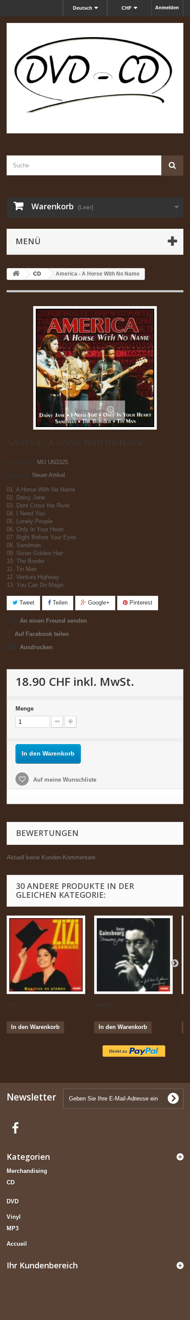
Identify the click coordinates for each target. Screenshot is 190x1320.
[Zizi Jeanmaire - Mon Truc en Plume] (46, 954)
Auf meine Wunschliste (63, 779)
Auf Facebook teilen (42, 634)
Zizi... (14, 1004)
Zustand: (18, 475)
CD (11, 1182)
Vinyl (14, 1217)
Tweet (26, 602)
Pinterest (140, 602)
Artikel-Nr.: (21, 462)
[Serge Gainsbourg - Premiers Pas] (133, 954)
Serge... (105, 1004)
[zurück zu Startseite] (16, 274)
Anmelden (167, 7)
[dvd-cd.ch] (95, 78)
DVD (13, 1201)
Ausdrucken (36, 647)
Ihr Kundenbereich (42, 1265)
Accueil (17, 1244)
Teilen (59, 602)
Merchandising (27, 1171)
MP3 (13, 1228)
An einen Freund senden (53, 620)
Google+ (98, 602)
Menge (24, 708)
